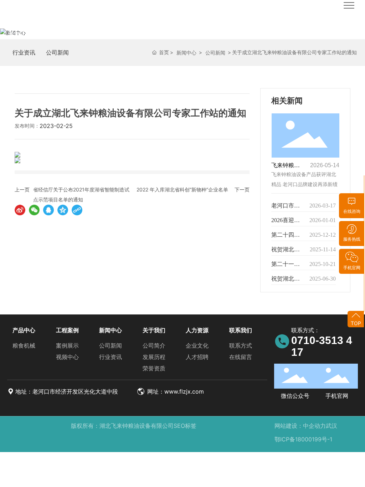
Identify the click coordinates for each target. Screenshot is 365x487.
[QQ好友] (48, 210)
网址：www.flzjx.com (174, 391)
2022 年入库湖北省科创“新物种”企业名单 (182, 189)
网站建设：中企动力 (300, 425)
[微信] (34, 210)
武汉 (331, 425)
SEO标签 (185, 425)
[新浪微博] (20, 210)
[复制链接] (77, 210)
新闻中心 (35, 34)
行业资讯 (23, 52)
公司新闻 (57, 52)
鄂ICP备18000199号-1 (303, 439)
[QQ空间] (62, 210)
